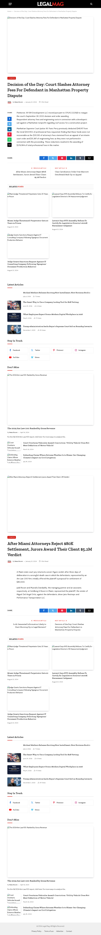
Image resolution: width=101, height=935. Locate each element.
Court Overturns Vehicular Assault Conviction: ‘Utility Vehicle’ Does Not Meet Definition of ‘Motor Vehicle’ (56, 444)
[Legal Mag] (50, 4)
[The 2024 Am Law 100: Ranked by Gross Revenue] (50, 399)
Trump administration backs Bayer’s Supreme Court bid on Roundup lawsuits (57, 326)
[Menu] (10, 4)
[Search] (91, 4)
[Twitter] (9, 124)
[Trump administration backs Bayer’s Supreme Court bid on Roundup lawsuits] (14, 329)
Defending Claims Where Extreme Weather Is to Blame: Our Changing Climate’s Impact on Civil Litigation (54, 456)
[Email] (9, 145)
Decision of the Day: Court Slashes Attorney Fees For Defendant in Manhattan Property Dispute (69, 627)
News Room (19, 102)
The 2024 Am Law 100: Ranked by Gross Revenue (31, 428)
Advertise (59, 931)
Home (9, 11)
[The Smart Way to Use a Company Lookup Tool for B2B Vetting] (14, 305)
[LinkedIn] (9, 129)
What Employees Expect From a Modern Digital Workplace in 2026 (53, 314)
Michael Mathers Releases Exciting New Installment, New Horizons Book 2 (56, 293)
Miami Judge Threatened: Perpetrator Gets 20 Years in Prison (27, 222)
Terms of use (49, 931)
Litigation (11, 78)
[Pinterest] (9, 134)
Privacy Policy (36, 931)
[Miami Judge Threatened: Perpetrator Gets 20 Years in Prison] (28, 205)
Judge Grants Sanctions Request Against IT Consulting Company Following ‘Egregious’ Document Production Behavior (26, 264)
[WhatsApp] (9, 140)
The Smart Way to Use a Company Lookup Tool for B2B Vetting (51, 302)
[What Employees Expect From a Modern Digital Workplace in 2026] (14, 317)
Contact (69, 931)
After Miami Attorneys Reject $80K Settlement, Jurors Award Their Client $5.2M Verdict (29, 174)
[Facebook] (9, 119)
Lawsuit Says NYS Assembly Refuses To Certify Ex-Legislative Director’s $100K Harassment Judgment (69, 223)
